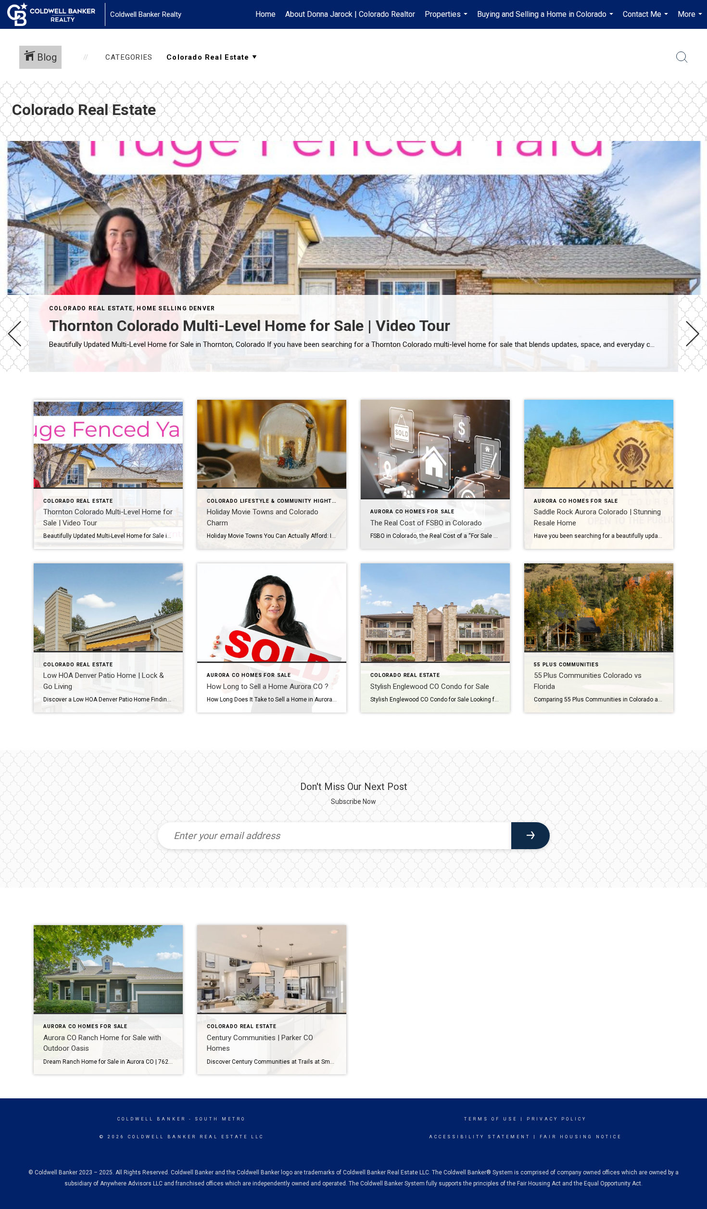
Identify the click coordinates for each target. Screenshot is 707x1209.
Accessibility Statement (479, 1136)
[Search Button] (682, 57)
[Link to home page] (56, 14)
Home (265, 14)
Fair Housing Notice (581, 1136)
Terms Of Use (491, 1119)
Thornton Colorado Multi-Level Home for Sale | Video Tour (249, 326)
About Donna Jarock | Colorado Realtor (350, 14)
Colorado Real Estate (91, 308)
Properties (447, 19)
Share (691, 398)
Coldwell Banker (151, 1119)
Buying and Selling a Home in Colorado (546, 19)
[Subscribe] (530, 835)
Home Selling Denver (176, 308)
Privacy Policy (557, 1119)
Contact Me (646, 19)
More (691, 19)
